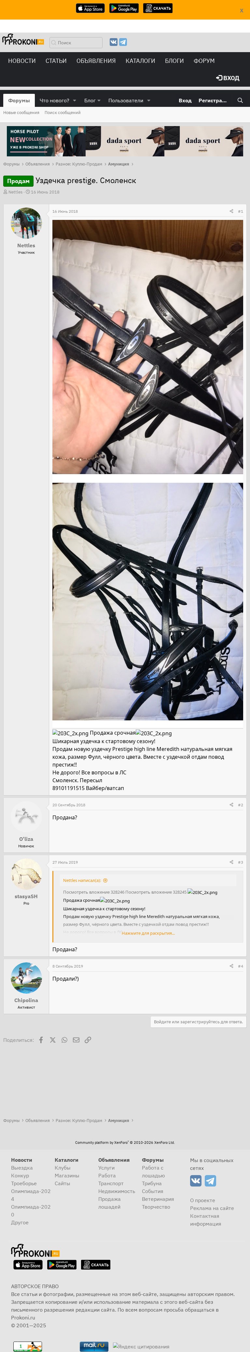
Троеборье (24, 1183)
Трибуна (152, 1183)
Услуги (106, 1167)
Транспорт (111, 1183)
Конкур (20, 1175)
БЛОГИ (174, 61)
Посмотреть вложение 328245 (156, 892)
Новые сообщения (21, 112)
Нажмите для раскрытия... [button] (148, 933)
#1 (240, 211)
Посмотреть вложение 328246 (93, 892)
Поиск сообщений (63, 112)
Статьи (56, 61)
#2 (240, 804)
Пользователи (125, 100)
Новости (22, 61)
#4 (240, 966)
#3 (240, 862)
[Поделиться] (231, 211)
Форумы (19, 100)
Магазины (67, 1175)
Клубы (63, 1167)
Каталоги (140, 61)
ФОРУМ (204, 61)
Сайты (62, 1183)
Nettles (15, 192)
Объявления (96, 61)
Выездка (22, 1167)
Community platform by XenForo (125, 1142)
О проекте (202, 1200)
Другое (20, 1222)
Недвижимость (116, 1191)
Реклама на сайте (212, 1208)
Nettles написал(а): (82, 880)
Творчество (156, 1206)
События (152, 1191)
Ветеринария (158, 1199)
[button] (74, 100)
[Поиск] (240, 100)
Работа (107, 1175)
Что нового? (54, 100)
